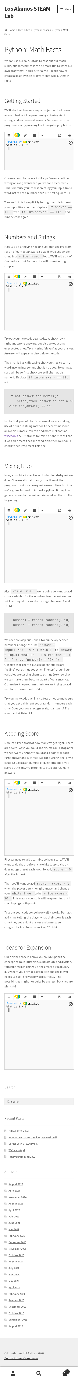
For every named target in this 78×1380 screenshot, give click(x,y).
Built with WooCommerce (21, 1358)
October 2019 (16, 1313)
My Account (13, 1373)
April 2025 (14, 1190)
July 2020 (14, 1268)
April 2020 (14, 1287)
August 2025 (16, 1184)
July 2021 (14, 1216)
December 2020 (17, 1242)
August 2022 (16, 1203)
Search (39, 1373)
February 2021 (17, 1235)
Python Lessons (42, 30)
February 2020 (17, 1294)
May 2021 (14, 1229)
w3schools (11, 436)
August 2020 (16, 1261)
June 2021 (14, 1223)
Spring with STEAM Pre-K (23, 1143)
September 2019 (18, 1319)
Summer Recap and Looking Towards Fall (33, 1137)
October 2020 (16, 1255)
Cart (60, 1370)
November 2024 (17, 1197)
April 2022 (14, 1210)
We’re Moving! (17, 1150)
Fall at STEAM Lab (19, 1131)
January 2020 (16, 1300)
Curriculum (24, 30)
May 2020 (14, 1281)
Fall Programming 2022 (22, 1156)
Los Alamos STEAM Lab (27, 12)
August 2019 (16, 1326)
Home (12, 30)
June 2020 (14, 1274)
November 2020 (17, 1248)
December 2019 (17, 1306)
